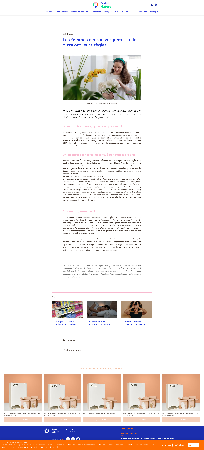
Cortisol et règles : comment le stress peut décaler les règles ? (134, 323)
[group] (102, 398)
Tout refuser (179, 445)
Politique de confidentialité (48, 447)
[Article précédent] (1, 392)
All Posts (56, 20)
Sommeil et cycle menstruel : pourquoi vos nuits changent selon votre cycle (101, 323)
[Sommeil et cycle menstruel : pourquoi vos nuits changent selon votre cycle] (102, 309)
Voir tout (149, 297)
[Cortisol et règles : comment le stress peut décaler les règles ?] (136, 309)
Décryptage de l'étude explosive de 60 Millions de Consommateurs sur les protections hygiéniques (67, 323)
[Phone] (151, 5)
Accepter (193, 445)
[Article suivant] (202, 392)
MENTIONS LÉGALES (127, 429)
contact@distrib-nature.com (74, 432)
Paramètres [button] (166, 445)
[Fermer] (201, 445)
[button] (156, 4)
